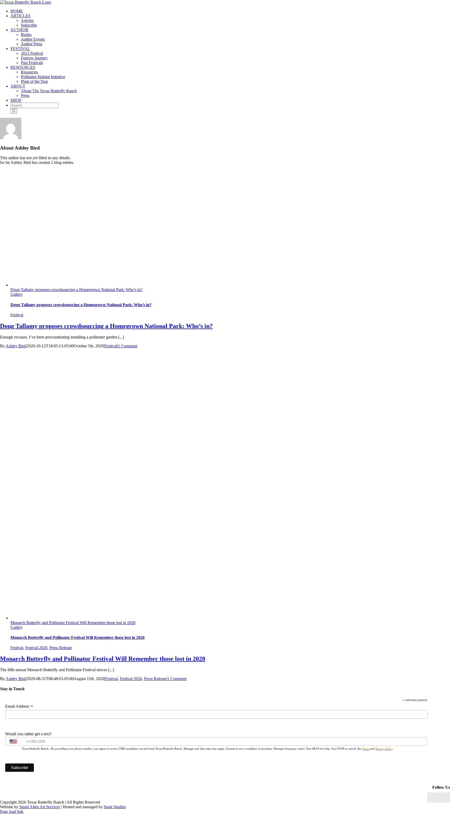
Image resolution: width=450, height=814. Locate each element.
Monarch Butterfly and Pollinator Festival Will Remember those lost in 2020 (72, 622)
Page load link (11, 811)
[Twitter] (447, 797)
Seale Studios (115, 807)
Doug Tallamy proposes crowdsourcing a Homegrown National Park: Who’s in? (76, 289)
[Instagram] (441, 797)
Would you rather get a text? (28, 734)
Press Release (60, 647)
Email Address (19, 706)
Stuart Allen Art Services (39, 807)
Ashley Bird (16, 346)
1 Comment (127, 346)
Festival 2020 (36, 647)
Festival (16, 315)
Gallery (16, 294)
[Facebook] (430, 797)
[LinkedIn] (436, 797)
